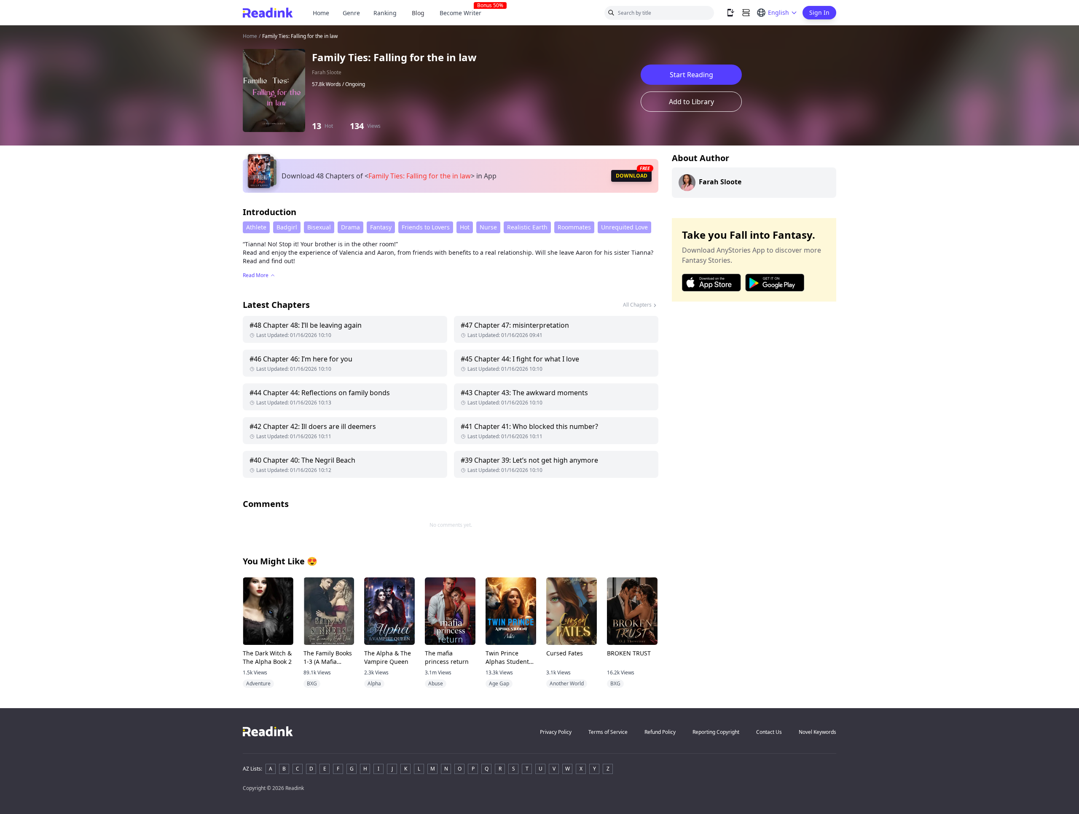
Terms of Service (608, 732)
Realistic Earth (527, 227)
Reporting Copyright (715, 732)
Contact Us (769, 732)
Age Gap (499, 683)
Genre (351, 13)
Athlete (256, 227)
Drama (350, 227)
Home (321, 13)
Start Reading (691, 74)
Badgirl (286, 227)
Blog (418, 13)
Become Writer (464, 13)
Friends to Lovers (426, 227)
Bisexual (319, 227)
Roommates (574, 227)
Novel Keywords (817, 732)
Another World (567, 683)
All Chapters (637, 304)
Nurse (488, 227)
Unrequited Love (624, 227)
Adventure (258, 683)
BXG (312, 683)
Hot (465, 227)
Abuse (435, 683)
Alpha (374, 683)
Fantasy (381, 227)
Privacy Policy (556, 732)
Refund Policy (660, 732)
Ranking (385, 13)
